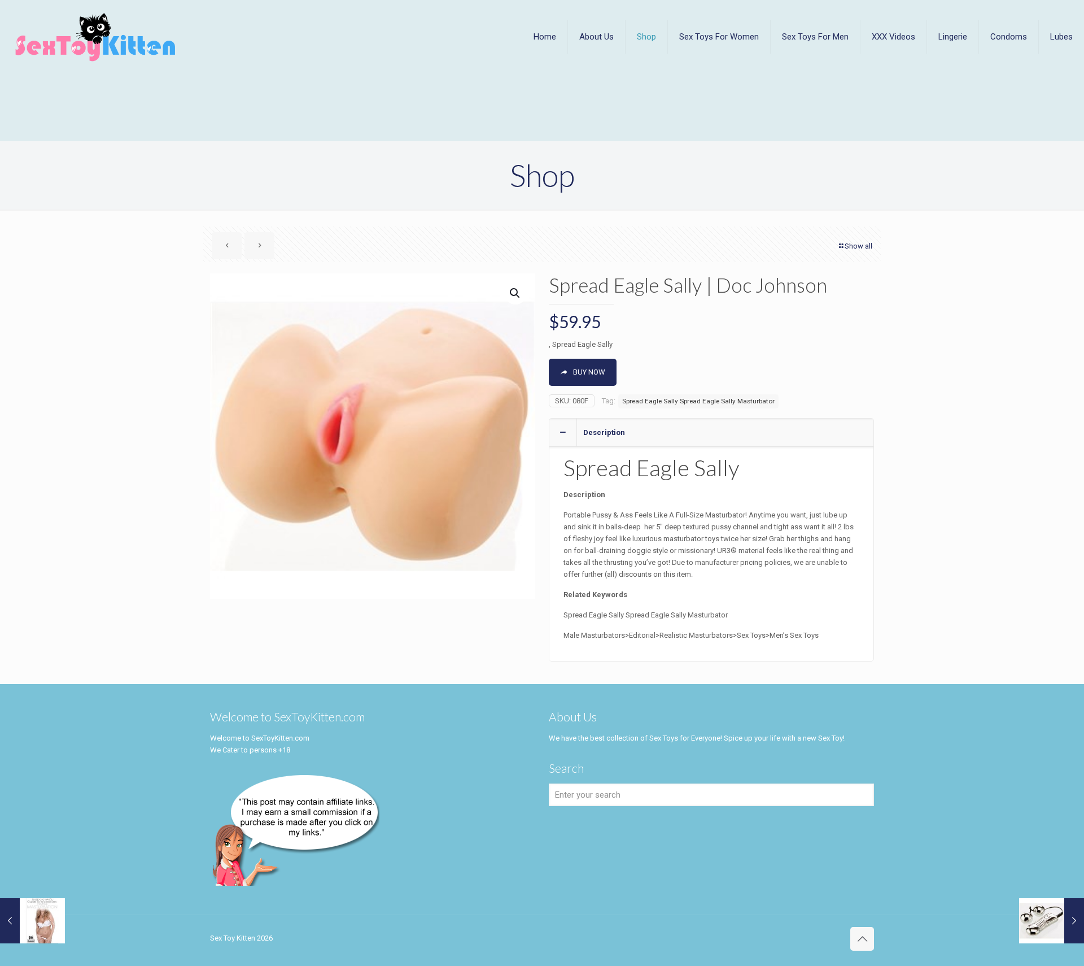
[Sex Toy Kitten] (95, 36)
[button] (515, 293)
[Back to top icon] (862, 939)
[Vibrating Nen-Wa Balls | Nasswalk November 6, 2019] (1051, 920)
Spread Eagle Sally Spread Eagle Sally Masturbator (698, 401)
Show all (858, 246)
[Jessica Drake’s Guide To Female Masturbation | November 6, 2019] (32, 920)
